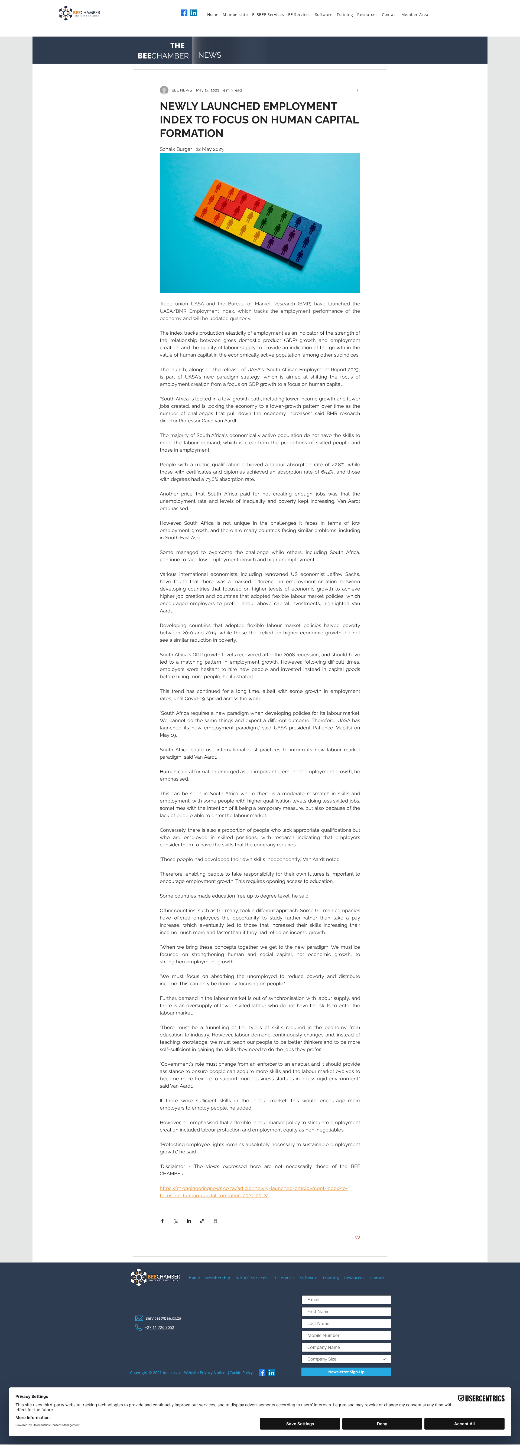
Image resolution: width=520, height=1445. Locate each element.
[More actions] (357, 90)
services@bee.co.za (163, 1318)
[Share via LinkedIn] (188, 1221)
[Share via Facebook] (162, 1221)
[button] (237, 14)
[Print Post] (215, 1221)
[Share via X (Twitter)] (175, 1221)
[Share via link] (202, 1221)
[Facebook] (184, 12)
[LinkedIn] (193, 12)
